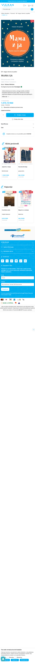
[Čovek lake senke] (9, 198)
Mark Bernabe (5, 171)
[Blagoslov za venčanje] (26, 198)
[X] (7, 260)
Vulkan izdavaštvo (5, 13)
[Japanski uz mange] (9, 155)
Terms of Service (5, 294)
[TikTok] (20, 260)
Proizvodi (12, 13)
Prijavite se (5, 289)
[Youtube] (16, 260)
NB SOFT (21, 310)
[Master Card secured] (16, 303)
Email (2, 275)
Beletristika (21, 207)
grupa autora (21, 171)
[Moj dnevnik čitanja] (26, 155)
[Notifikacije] (3, 659)
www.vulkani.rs (9, 310)
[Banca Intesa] (7, 303)
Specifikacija (4, 124)
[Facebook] (2, 260)
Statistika (11, 657)
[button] (29, 5)
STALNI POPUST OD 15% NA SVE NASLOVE (17, 1)
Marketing (19, 657)
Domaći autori (5, 207)
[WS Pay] (19, 299)
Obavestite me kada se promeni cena (13, 107)
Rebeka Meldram (9, 84)
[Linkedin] (25, 260)
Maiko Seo (20, 214)
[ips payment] (23, 299)
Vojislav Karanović (6, 214)
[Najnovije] (3, 149)
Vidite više (4, 96)
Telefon (3, 281)
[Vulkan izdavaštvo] (7, 5)
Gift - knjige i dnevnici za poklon (23, 13)
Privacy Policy (28, 293)
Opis (2, 127)
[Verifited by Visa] (19, 303)
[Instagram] (11, 260)
